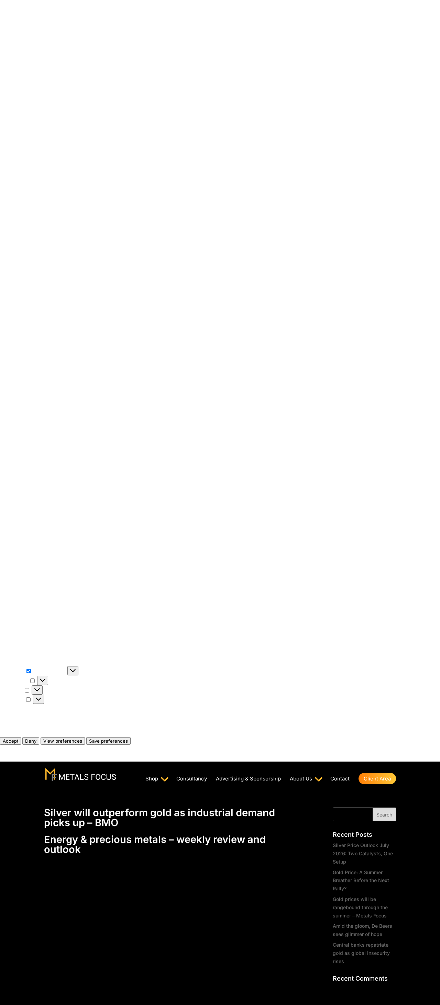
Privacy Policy (16, 749)
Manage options (18, 708)
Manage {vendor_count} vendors (37, 725)
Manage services (20, 716)
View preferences (62, 741)
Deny (30, 741)
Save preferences (108, 741)
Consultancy (191, 779)
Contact (340, 779)
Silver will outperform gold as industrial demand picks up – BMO (159, 818)
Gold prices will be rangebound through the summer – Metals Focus (360, 907)
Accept (10, 741)
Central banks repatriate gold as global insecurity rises (361, 953)
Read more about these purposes (38, 733)
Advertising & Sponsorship (248, 779)
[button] (220, 329)
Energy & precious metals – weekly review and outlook (155, 844)
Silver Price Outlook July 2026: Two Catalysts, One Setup (363, 853)
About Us (301, 779)
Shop (151, 779)
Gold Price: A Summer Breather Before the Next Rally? (361, 880)
